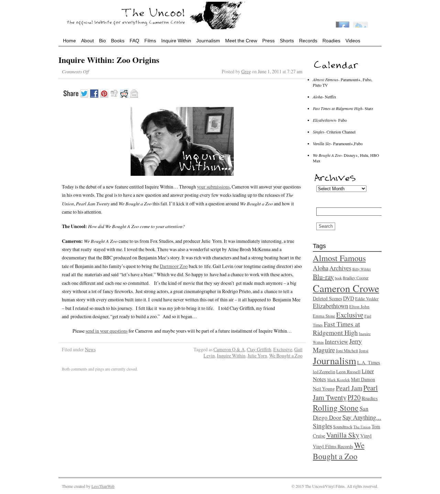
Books (117, 40)
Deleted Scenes (327, 298)
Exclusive (282, 349)
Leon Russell (348, 371)
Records (308, 40)
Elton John (359, 306)
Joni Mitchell (347, 350)
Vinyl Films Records (333, 446)
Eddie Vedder (366, 298)
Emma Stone (324, 316)
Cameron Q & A (229, 349)
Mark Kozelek (338, 379)
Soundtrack (342, 426)
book (338, 278)
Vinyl (366, 435)
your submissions (213, 186)
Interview (336, 341)
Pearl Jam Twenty (345, 392)
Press (268, 40)
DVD (348, 298)
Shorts (287, 40)
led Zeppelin (324, 372)
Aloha (320, 268)
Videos (352, 40)
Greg (246, 71)
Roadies (331, 40)
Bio (102, 40)
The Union (362, 426)
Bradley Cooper (355, 277)
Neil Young (324, 388)
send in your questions (107, 330)
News (90, 349)
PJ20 (354, 397)
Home (69, 40)
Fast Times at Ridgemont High (336, 328)
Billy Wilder (361, 269)
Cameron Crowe (346, 288)
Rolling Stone (336, 407)
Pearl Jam (349, 388)
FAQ (134, 40)
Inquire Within (176, 40)
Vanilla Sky (342, 435)
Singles (322, 425)
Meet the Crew (241, 40)
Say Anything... (361, 417)
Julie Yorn (257, 355)
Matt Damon (363, 379)
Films (150, 40)
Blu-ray (323, 276)
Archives (340, 268)
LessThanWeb (102, 486)
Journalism (208, 40)
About (87, 40)
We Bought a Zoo (285, 355)
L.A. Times (368, 362)
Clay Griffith (259, 349)
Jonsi (363, 350)
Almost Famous (339, 258)
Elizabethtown (330, 306)
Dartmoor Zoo (174, 266)
